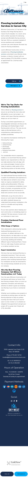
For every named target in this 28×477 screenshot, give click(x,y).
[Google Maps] (16, 401)
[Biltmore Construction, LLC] (14, 11)
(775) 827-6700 (16, 355)
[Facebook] (14, 401)
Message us (21, 474)
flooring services (17, 110)
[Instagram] (11, 401)
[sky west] (14, 407)
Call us (7, 474)
